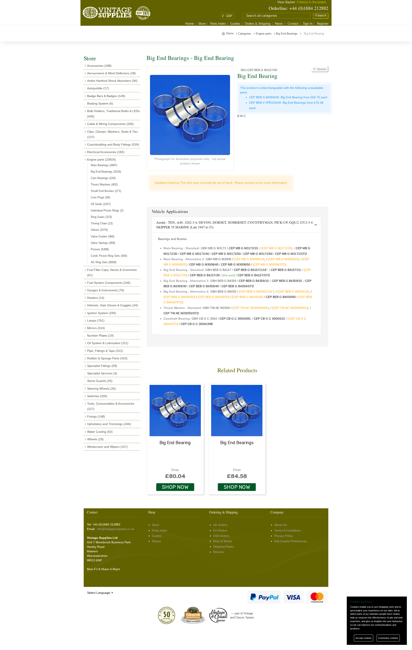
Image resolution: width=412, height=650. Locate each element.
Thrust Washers (104, 184)
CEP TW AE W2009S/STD (181, 313)
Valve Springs (103, 243)
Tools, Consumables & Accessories (110, 406)
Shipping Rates (223, 546)
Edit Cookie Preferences (290, 541)
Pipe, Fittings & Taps (105, 350)
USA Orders (221, 536)
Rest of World (222, 541)
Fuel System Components (108, 282)
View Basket (286, 2)
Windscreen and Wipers (107, 446)
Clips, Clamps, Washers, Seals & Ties (112, 134)
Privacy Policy (283, 536)
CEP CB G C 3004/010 (269, 318)
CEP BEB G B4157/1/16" (250, 270)
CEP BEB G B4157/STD (254, 275)
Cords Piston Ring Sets (109, 255)
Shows (156, 541)
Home (189, 23)
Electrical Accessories (105, 152)
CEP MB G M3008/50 (235, 264)
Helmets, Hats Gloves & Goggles (112, 305)
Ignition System (101, 313)
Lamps (96, 320)
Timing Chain (102, 223)
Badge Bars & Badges (106, 96)
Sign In (307, 23)
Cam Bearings (103, 178)
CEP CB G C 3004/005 (235, 318)
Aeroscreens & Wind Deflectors (111, 73)
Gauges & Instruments (105, 290)
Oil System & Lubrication (107, 343)
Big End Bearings (106, 171)
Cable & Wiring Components (110, 124)
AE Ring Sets (103, 262)
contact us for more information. (266, 182)
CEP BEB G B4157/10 (286, 270)
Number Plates (100, 335)
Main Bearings (104, 165)
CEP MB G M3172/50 (226, 253)
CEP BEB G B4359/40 (204, 286)
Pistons (100, 249)
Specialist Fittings (102, 366)
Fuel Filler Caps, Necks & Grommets (112, 272)
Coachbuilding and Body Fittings (113, 144)
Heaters (95, 297)
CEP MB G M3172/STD (291, 253)
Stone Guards (99, 381)
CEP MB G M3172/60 (258, 253)
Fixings (96, 416)
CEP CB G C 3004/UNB (197, 324)
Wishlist (321, 69)
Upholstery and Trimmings (109, 424)
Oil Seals (101, 204)
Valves (99, 229)
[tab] (236, 225)
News (279, 23)
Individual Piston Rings (107, 210)
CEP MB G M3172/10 (243, 248)
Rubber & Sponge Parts (107, 358)
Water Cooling (100, 431)
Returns (218, 552)
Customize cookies (388, 638)
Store (202, 23)
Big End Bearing (175, 442)
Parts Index (218, 23)
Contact (293, 23)
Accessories (99, 65)
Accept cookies (364, 638)
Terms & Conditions (287, 530)
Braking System (100, 103)
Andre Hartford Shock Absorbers (112, 80)
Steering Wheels (101, 388)
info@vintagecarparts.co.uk (115, 529)
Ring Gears (101, 217)
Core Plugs (100, 197)
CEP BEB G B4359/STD (237, 286)
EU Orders (220, 530)
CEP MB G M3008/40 (203, 264)
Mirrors (96, 328)
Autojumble (98, 88)
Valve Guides (102, 236)
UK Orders (220, 525)
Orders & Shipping (257, 23)
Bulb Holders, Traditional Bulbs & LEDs (113, 113)
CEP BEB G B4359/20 (287, 280)
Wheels (95, 439)
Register (323, 23)
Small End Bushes (106, 191)
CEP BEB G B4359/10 (254, 280)
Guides (235, 23)
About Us (280, 525)
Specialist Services (102, 373)
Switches (97, 396)
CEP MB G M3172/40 (194, 253)
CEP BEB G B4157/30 (205, 275)
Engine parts (101, 159)
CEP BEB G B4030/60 (281, 297)
